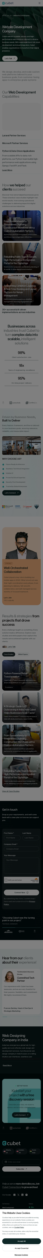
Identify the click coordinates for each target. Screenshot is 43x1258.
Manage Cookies (21, 1255)
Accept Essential (21, 1248)
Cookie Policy (19, 1227)
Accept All (22, 1241)
